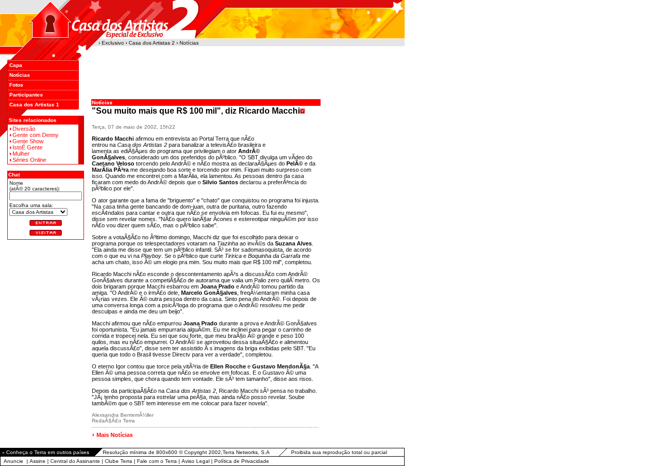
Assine (38, 461)
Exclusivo (113, 43)
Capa (15, 65)
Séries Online (29, 160)
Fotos (16, 85)
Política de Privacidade (241, 461)
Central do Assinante (75, 461)
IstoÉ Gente (27, 147)
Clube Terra (118, 461)
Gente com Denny (35, 135)
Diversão (23, 129)
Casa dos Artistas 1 (34, 104)
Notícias (19, 75)
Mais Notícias (114, 435)
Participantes (26, 95)
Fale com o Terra (157, 461)
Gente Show (28, 141)
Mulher (21, 153)
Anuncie (13, 461)
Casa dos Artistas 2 (152, 43)
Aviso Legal (196, 461)
